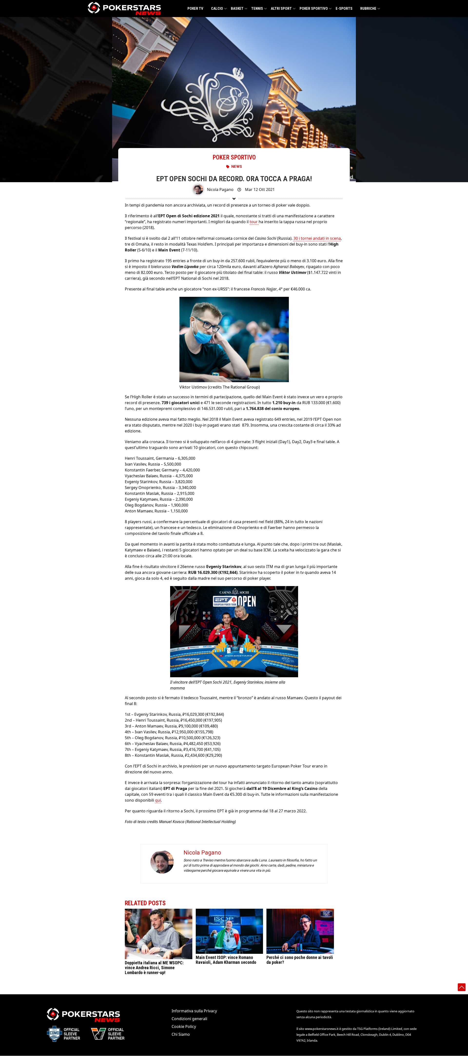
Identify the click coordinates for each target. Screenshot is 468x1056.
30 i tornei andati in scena (317, 238)
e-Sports (344, 8)
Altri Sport (281, 8)
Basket (237, 8)
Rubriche (368, 8)
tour (254, 221)
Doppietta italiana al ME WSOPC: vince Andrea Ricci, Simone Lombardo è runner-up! (154, 967)
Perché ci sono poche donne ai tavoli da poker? (299, 960)
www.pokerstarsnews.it (322, 1028)
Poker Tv (195, 8)
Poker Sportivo (314, 8)
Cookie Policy (184, 1026)
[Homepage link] (124, 8)
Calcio (217, 8)
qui (158, 800)
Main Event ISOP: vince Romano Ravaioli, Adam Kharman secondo (226, 960)
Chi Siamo (181, 1034)
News (236, 166)
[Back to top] (462, 987)
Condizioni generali (189, 1018)
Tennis (257, 8)
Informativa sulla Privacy (194, 1011)
